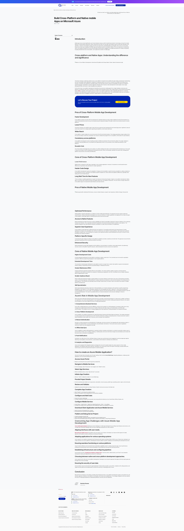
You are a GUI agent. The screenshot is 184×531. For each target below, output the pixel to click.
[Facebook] (111, 492)
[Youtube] (122, 492)
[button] (72, 35)
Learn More (109, 1)
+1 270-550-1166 (75, 495)
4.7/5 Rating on (62, 496)
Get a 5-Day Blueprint (120, 5)
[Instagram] (114, 492)
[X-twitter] (116, 492)
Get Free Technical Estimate (110, 5)
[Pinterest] (124, 492)
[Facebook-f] (55, 39)
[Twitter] (57, 39)
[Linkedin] (58, 39)
